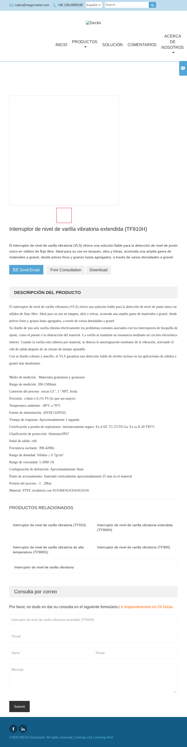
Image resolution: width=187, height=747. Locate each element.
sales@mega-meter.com (32, 5)
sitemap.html (104, 737)
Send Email (26, 269)
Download (98, 270)
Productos (84, 42)
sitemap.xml (83, 737)
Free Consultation (65, 270)
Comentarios (142, 45)
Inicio (61, 45)
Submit (19, 706)
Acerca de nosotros (172, 42)
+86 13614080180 (70, 5)
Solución (112, 45)
